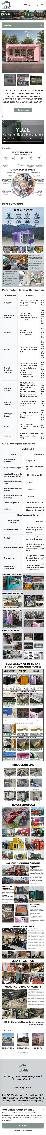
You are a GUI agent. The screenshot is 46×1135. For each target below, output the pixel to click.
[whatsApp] (42, 558)
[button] (18, 1052)
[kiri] (5, 80)
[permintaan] (42, 563)
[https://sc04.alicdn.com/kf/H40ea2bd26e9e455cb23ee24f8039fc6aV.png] (23, 51)
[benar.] (40, 80)
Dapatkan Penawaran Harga (23, 110)
